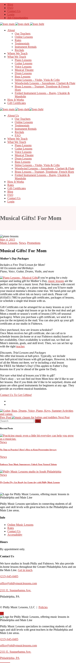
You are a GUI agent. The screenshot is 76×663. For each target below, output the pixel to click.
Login (10, 14)
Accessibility (14, 534)
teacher (20, 346)
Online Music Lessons (20, 524)
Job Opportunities (17, 17)
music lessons (56, 281)
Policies (43, 607)
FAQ (10, 7)
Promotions (33, 242)
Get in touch (25, 570)
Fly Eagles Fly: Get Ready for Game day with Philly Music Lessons (30, 482)
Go (37, 421)
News (22, 242)
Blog (10, 4)
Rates (10, 528)
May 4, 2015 (7, 239)
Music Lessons (8, 242)
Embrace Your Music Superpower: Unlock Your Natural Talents (28, 464)
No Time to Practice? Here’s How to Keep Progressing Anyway (28, 449)
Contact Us (13, 11)
